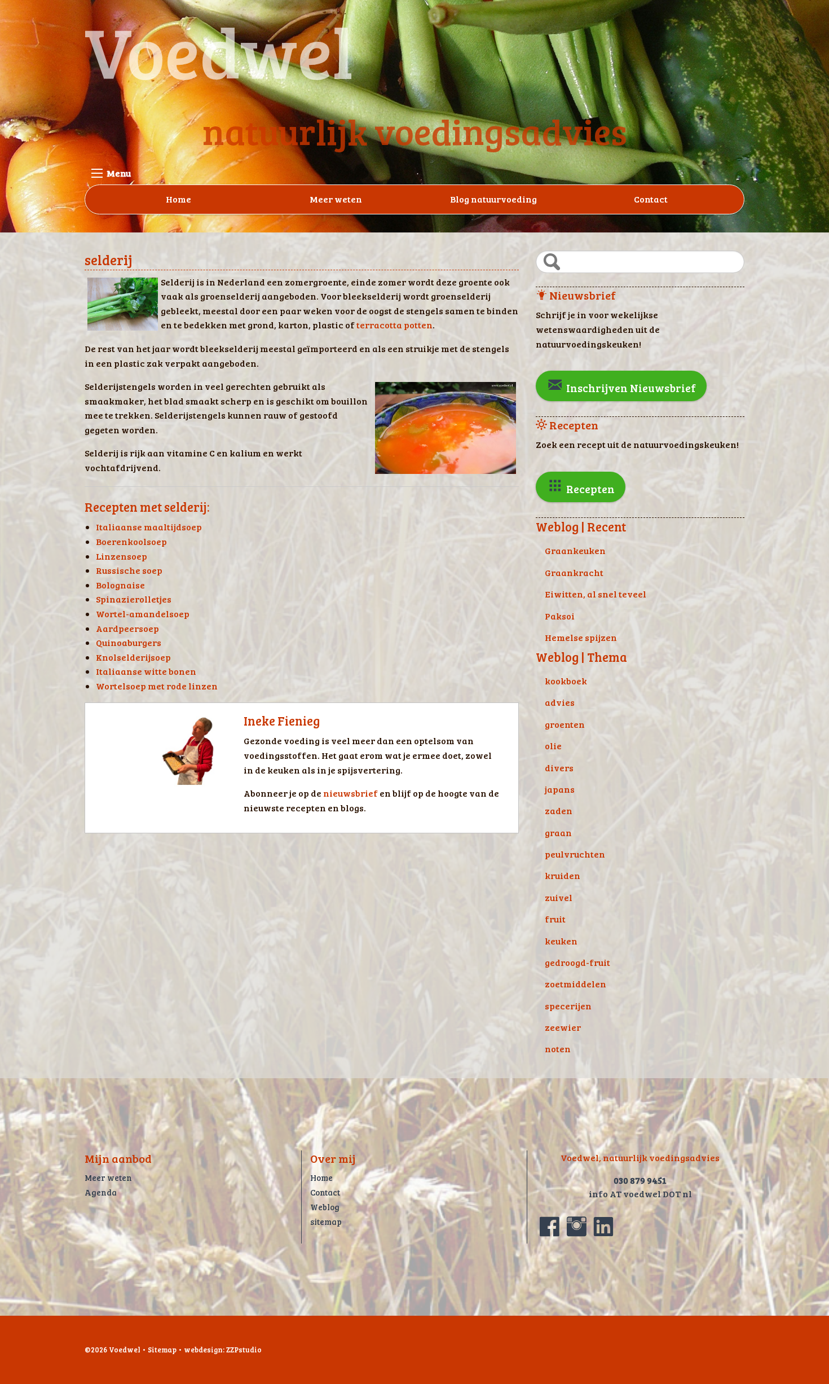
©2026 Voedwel (112, 1350)
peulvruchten (575, 854)
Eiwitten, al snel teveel (595, 594)
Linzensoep (121, 556)
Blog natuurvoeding (493, 199)
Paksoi (560, 616)
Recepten (589, 488)
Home (178, 199)
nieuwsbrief (351, 793)
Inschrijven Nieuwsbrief (630, 387)
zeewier (563, 1027)
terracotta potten (394, 325)
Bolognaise (120, 585)
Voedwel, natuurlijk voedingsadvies (640, 1157)
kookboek (566, 681)
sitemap (326, 1221)
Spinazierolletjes (133, 599)
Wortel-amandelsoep (142, 613)
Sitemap (162, 1350)
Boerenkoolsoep (131, 541)
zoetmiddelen (575, 984)
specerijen (568, 1006)
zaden (558, 810)
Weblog (324, 1206)
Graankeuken (575, 550)
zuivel (558, 897)
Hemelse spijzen (581, 637)
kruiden (562, 875)
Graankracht (574, 572)
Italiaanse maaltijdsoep (149, 527)
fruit (555, 919)
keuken (561, 941)
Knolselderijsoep (133, 657)
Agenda (101, 1192)
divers (559, 768)
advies (560, 702)
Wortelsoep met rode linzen (157, 686)
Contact (651, 199)
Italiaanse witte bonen (146, 671)
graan (558, 832)
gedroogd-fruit (577, 962)
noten (558, 1049)
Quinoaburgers (128, 642)
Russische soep (129, 570)
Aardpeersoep (127, 628)
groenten (565, 724)
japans (560, 789)
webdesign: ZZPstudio (223, 1350)
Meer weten (336, 199)
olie (553, 746)
